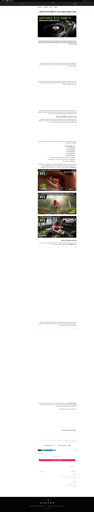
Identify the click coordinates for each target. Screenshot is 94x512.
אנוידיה (43, 440)
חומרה (40, 440)
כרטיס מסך (74, 441)
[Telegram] (80, 48)
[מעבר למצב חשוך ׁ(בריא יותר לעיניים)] (73, 3)
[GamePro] (47, 4)
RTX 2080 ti (54, 440)
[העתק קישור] (80, 53)
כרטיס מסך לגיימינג (69, 441)
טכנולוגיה (46, 7)
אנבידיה (47, 440)
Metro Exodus (60, 440)
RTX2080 (50, 440)
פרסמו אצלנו (84, 0)
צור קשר (88, 0)
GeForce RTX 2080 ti (66, 440)
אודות (91, 0)
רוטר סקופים (55, 506)
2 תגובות (64, 13)
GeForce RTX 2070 (73, 440)
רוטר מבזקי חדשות (61, 506)
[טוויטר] (80, 46)
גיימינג (50, 7)
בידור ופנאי (39, 7)
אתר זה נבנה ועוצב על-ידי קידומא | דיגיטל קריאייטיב (38, 506)
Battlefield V (72, 167)
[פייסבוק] (80, 44)
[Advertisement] (57, 53)
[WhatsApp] (80, 50)
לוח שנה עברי (50, 506)
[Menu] (75, 4)
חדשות (56, 7)
